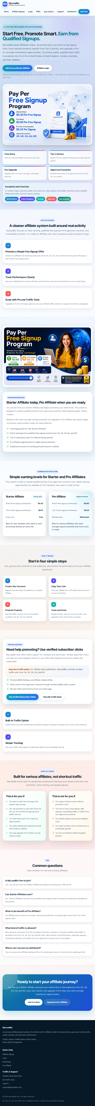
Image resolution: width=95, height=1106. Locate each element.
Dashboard (71, 12)
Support (60, 12)
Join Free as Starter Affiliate (17, 68)
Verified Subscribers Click (12, 1076)
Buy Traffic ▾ (49, 12)
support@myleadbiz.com (12, 1087)
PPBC (38, 12)
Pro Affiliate (7, 1065)
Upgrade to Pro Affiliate (57, 1002)
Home (6, 12)
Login (30, 12)
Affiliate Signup (18, 12)
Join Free (84, 12)
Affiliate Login (43, 68)
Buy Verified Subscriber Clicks (22, 697)
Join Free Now (34, 1002)
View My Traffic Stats (52, 697)
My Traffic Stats (9, 1080)
